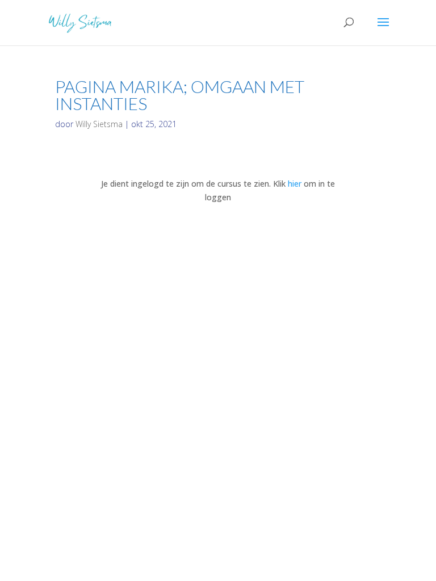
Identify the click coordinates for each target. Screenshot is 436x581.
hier (294, 183)
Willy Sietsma (99, 124)
